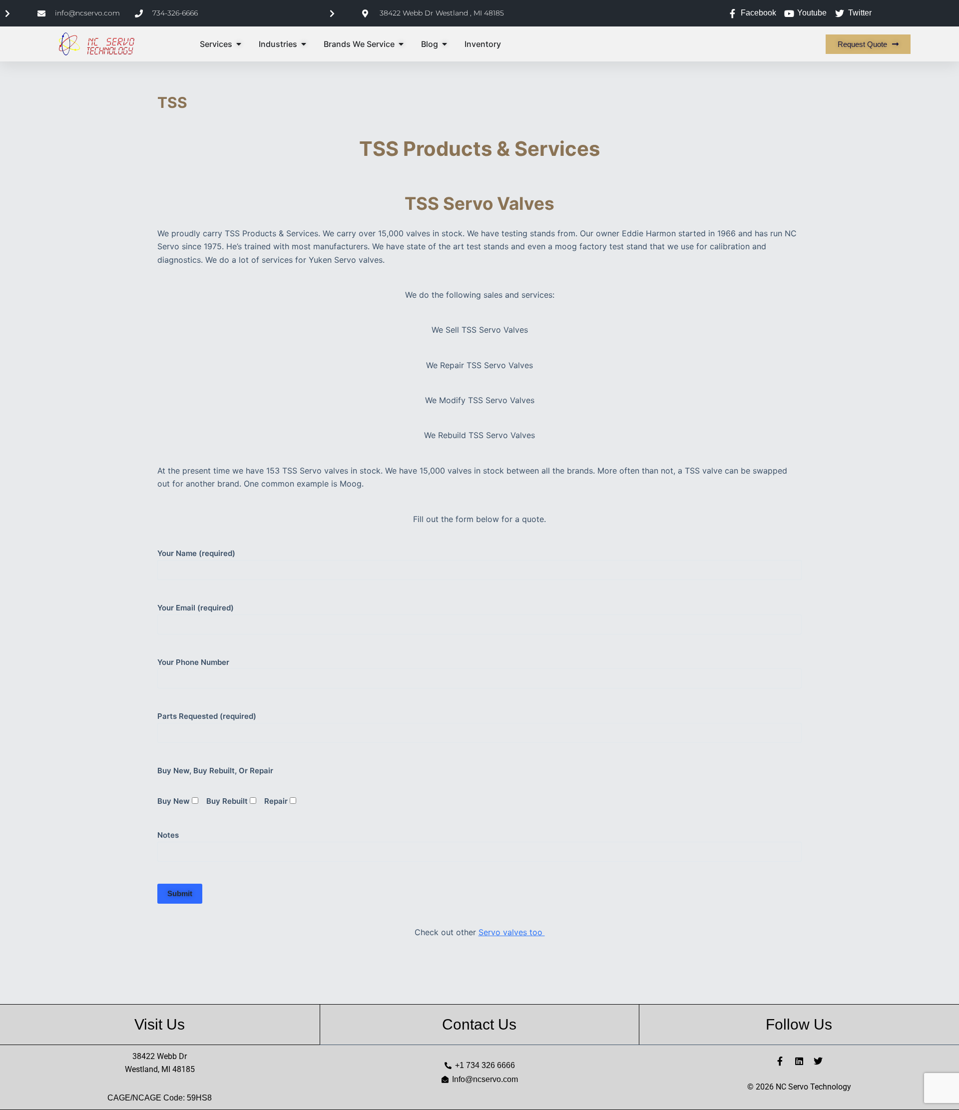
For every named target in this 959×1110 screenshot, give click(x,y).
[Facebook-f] (780, 1061)
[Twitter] (818, 1061)
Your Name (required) (196, 553)
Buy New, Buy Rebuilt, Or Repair (215, 770)
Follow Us (799, 1024)
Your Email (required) (195, 607)
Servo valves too (512, 932)
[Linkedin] (799, 1061)
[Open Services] (239, 44)
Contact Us (479, 1024)
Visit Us (159, 1024)
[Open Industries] (304, 44)
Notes (168, 835)
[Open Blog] (445, 44)
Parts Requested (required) (206, 716)
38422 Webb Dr (159, 1056)
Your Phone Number (193, 662)
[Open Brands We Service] (401, 44)
